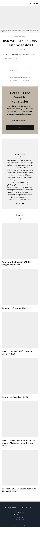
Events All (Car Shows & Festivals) (18, 73)
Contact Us (20, 512)
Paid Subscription (20, 514)
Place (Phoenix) (25, 80)
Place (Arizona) (14, 80)
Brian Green (19, 49)
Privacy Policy (20, 519)
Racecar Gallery (19, 36)
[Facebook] (19, 508)
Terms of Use (20, 517)
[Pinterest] (27, 508)
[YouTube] (31, 508)
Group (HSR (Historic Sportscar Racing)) (20, 77)
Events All (13, 70)
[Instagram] (23, 508)
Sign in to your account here (24, 381)
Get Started (20, 374)
